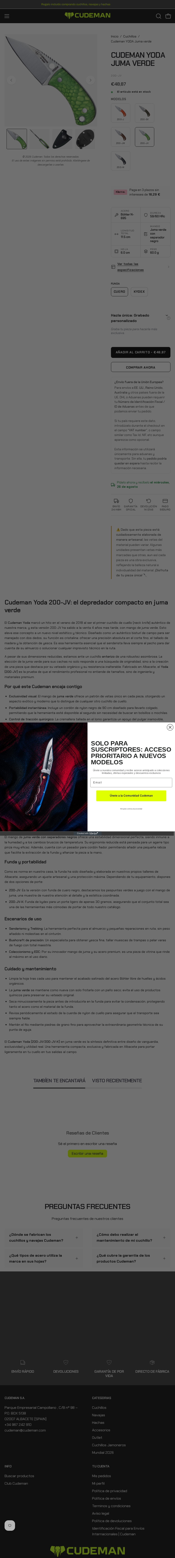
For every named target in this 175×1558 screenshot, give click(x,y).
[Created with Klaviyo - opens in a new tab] (88, 833)
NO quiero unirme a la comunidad (131, 809)
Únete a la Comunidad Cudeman (131, 795)
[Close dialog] (170, 727)
